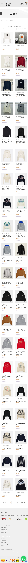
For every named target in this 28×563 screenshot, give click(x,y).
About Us (3, 539)
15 (17, 502)
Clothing (7, 20)
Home (2, 20)
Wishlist (2, 545)
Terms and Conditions (6, 525)
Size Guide (3, 532)
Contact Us (3, 540)
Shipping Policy (4, 529)
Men (7, 139)
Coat (7, 257)
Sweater (7, 45)
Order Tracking (4, 544)
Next (22, 502)
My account (3, 542)
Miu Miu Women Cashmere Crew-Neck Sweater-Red (21, 72)
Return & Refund (4, 531)
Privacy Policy (4, 527)
